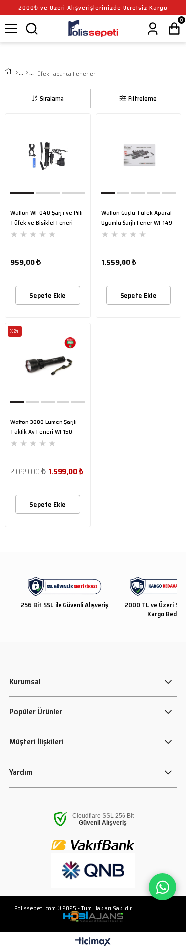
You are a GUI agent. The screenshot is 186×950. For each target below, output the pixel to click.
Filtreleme (142, 98)
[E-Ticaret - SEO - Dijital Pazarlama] (93, 916)
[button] (22, 193)
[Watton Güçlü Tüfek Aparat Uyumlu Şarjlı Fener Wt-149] (138, 156)
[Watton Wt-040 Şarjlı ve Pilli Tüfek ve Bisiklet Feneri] (47, 156)
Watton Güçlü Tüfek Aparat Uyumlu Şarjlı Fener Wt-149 (136, 217)
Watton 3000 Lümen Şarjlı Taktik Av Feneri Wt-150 (43, 426)
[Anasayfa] (16, 73)
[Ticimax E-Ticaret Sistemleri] (93, 942)
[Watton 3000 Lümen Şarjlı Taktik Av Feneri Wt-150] (47, 365)
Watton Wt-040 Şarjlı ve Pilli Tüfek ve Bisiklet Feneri (46, 217)
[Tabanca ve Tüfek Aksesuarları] (27, 73)
